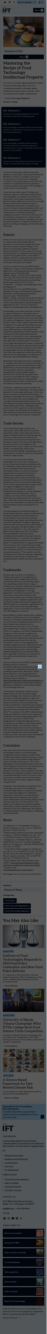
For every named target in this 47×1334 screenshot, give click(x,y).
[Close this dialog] (40, 666)
